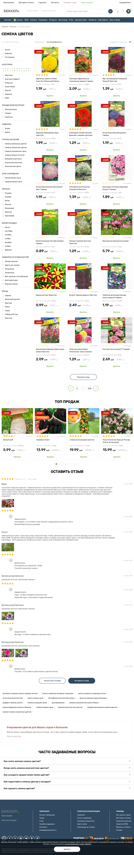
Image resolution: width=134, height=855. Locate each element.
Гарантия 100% (122, 824)
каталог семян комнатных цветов (17, 712)
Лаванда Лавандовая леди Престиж (47, 134)
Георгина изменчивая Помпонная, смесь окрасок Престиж (80, 350)
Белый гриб (8, 440)
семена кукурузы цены (37, 703)
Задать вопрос (87, 3)
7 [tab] (74, 464)
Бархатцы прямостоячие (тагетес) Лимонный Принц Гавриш (47, 80)
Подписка (81, 815)
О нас (41, 821)
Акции (20, 20)
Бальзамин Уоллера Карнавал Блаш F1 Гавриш (115, 188)
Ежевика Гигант (43, 440)
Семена (33, 20)
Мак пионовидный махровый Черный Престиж (114, 80)
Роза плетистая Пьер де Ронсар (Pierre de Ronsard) (116, 441)
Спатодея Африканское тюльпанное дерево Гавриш (81, 80)
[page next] (96, 388)
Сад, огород (114, 20)
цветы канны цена (35, 698)
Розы (71, 20)
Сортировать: (39, 42)
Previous (5, 432)
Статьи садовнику (84, 818)
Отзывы (119, 830)
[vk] (26, 838)
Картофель (103, 20)
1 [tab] (56, 464)
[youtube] (20, 838)
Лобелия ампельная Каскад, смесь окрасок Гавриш (114, 296)
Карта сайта (82, 824)
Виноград (63, 20)
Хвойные (93, 20)
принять (67, 849)
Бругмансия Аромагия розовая (115, 241)
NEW (26, 20)
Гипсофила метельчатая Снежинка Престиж (79, 188)
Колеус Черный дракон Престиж (83, 295)
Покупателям (8, 3)
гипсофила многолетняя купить (61, 698)
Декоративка (81, 20)
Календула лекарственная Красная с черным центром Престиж (80, 134)
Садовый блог (125, 3)
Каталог (8, 20)
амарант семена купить (13, 703)
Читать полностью (14, 736)
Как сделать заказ (123, 815)
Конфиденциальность (48, 830)
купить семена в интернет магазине (57, 693)
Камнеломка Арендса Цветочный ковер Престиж (50, 350)
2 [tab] (59, 464)
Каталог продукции (47, 815)
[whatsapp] (4, 838)
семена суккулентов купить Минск (84, 703)
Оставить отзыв (70, 3)
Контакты (55, 3)
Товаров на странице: (119, 42)
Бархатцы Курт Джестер (46, 295)
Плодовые (43, 20)
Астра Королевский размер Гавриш (114, 134)
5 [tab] (68, 464)
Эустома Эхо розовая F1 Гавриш (116, 349)
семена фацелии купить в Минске (17, 707)
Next (128, 432)
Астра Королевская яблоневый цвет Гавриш (49, 188)
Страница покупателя (85, 821)
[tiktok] (37, 838)
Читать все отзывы (52, 681)
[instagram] (15, 838)
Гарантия (42, 3)
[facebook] (9, 838)
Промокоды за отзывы (86, 827)
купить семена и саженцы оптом (92, 693)
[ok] (31, 838)
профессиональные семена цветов (102, 707)
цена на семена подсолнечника (93, 698)
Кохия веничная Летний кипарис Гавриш (50, 242)
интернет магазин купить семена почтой (20, 693)
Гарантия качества (123, 821)
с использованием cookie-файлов (77, 844)
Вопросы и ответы (123, 827)
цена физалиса (58, 703)
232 (89, 388)
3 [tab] (62, 464)
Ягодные (53, 20)
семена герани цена (44, 707)
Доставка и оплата (26, 3)
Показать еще (83, 377)
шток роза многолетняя (13, 698)
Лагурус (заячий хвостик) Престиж (80, 242)
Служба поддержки (47, 824)
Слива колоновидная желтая (82, 440)
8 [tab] (77, 464)
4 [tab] (65, 464)
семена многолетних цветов (70, 707)
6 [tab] (71, 464)
